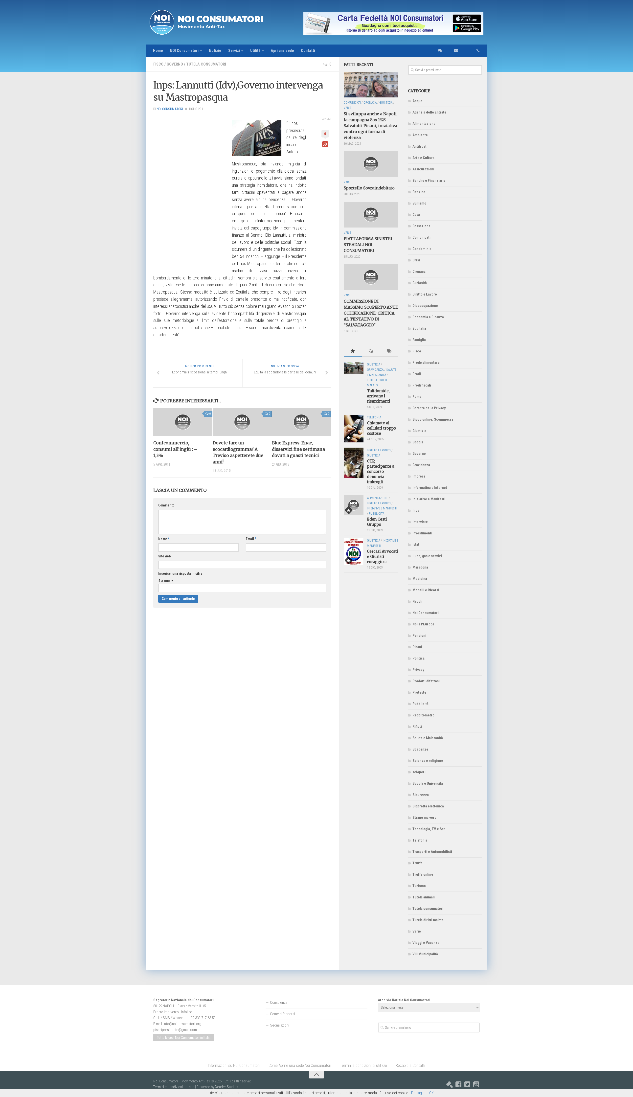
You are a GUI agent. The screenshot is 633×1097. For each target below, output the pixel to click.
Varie (416, 931)
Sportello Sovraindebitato (369, 187)
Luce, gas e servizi (427, 556)
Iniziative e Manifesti (428, 499)
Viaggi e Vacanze (425, 942)
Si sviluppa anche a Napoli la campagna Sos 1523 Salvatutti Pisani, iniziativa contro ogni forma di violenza (370, 125)
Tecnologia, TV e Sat (428, 829)
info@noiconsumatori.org (182, 1024)
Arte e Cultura (423, 158)
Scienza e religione (427, 760)
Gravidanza (421, 465)
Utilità (255, 50)
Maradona (420, 567)
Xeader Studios (226, 1087)
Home (158, 50)
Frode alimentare (426, 362)
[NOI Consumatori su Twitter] (467, 1084)
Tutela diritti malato (428, 920)
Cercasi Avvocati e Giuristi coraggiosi (382, 556)
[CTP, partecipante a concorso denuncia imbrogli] (353, 463)
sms (439, 51)
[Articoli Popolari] (353, 351)
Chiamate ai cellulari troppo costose (381, 428)
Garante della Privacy (429, 408)
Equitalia (419, 328)
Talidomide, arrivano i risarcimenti (378, 396)
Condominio (421, 249)
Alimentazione (423, 123)
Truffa (417, 863)
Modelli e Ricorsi (425, 590)
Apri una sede (282, 50)
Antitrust (419, 146)
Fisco (158, 64)
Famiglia (419, 340)
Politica (418, 658)
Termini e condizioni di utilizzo (363, 1065)
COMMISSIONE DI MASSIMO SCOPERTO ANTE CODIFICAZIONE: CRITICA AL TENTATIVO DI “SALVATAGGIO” (371, 313)
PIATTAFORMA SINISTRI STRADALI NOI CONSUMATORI (368, 244)
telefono (472, 51)
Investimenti (422, 533)
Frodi (416, 374)
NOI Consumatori (184, 50)
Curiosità (419, 283)
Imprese (419, 476)
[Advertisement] (190, 189)
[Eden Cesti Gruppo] (353, 505)
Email (251, 539)
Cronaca (419, 271)
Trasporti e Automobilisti (432, 851)
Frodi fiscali (421, 385)
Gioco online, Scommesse (432, 419)
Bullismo (419, 203)
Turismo (419, 886)
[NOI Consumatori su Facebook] (458, 1084)
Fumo (416, 396)
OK (431, 1093)
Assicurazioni (423, 169)
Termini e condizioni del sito (173, 1087)
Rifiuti (417, 726)
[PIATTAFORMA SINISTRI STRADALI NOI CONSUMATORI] (371, 215)
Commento (166, 505)
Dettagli (417, 1093)
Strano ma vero (424, 817)
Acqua (417, 101)
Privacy (418, 669)
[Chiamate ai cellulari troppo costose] (353, 429)
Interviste (420, 522)
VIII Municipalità (425, 954)
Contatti (308, 50)
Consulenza (278, 1002)
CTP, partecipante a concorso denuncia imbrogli (380, 471)
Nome (163, 539)
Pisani (417, 647)
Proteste (419, 692)
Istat (415, 544)
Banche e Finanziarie (429, 180)
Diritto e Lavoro (424, 294)
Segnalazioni (279, 1025)
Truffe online (422, 874)
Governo (175, 64)
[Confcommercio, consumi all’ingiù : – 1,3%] (182, 422)
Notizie (215, 50)
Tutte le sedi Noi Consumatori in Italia (183, 1037)
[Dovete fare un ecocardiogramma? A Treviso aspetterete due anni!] (242, 422)
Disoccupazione (425, 305)
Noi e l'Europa (423, 624)
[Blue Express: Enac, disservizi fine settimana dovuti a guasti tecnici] (301, 422)
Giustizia (419, 431)
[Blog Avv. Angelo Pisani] (449, 1084)
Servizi (234, 50)
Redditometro (423, 715)
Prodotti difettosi (426, 681)
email (454, 51)
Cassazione (421, 226)
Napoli (417, 601)
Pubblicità (420, 704)
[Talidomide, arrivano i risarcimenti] (353, 368)
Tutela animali (423, 897)
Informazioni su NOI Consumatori (234, 1065)
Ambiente (420, 135)
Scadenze (420, 749)
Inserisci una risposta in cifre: (180, 573)
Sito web (164, 556)
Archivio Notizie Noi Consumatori (404, 1000)
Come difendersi (282, 1014)
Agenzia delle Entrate (429, 112)
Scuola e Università (427, 783)
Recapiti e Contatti (410, 1065)
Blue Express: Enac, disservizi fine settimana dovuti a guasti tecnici (298, 449)
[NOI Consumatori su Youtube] (476, 1084)
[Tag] (389, 351)
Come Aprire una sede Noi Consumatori (300, 1065)
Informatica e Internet (429, 487)
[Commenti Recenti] (371, 351)
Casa (416, 214)
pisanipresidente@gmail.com (175, 1030)
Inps (415, 510)
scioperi (419, 772)
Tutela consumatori (206, 64)
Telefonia (419, 840)
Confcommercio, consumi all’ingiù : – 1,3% (175, 449)
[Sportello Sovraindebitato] (371, 164)
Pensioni (419, 635)
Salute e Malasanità (427, 738)
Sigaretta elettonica (428, 806)
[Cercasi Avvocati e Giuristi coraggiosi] (353, 551)
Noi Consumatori (425, 613)
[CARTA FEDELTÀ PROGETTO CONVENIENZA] (378, 23)
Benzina (418, 192)
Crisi (416, 260)
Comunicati (421, 237)
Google (418, 442)
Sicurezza (420, 795)
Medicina (419, 578)
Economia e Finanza (428, 317)
